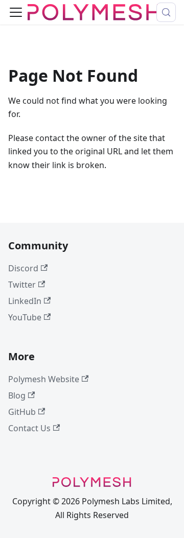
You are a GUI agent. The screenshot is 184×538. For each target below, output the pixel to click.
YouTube (24, 317)
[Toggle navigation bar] (16, 12)
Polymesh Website (43, 379)
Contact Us (29, 428)
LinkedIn (24, 301)
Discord (23, 268)
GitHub (22, 411)
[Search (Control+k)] (166, 12)
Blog (17, 395)
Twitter (22, 284)
